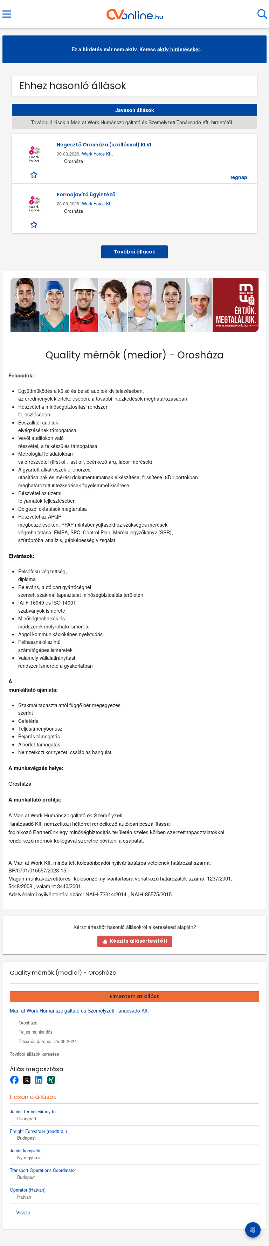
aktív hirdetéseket (178, 49)
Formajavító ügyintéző (86, 194)
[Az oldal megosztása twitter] (26, 1080)
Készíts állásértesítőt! (138, 940)
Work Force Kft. (97, 154)
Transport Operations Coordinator (43, 1170)
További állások (134, 251)
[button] (255, 49)
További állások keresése (34, 1054)
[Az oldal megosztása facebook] (14, 1080)
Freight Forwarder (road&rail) (38, 1131)
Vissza (23, 1212)
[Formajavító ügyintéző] (34, 204)
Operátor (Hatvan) (28, 1190)
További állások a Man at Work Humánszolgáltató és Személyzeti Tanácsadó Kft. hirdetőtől (131, 122)
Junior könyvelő (25, 1150)
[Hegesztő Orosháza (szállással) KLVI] (34, 154)
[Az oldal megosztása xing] (51, 1080)
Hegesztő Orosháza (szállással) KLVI (104, 144)
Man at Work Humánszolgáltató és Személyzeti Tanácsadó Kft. (79, 1010)
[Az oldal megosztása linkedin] (38, 1080)
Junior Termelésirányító (33, 1111)
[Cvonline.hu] (134, 11)
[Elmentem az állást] (34, 174)
